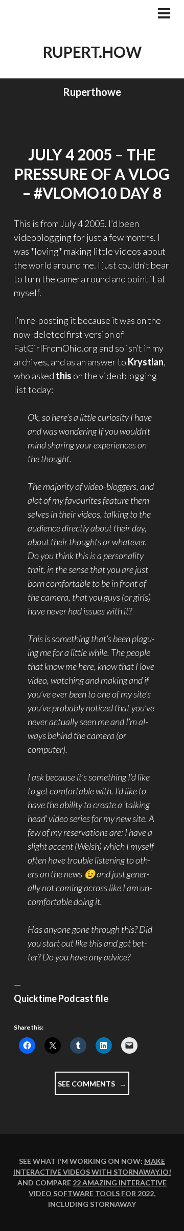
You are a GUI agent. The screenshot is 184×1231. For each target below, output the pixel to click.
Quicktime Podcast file (61, 998)
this (64, 375)
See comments (93, 1087)
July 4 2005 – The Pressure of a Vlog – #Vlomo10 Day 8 (92, 173)
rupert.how (92, 52)
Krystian (146, 361)
